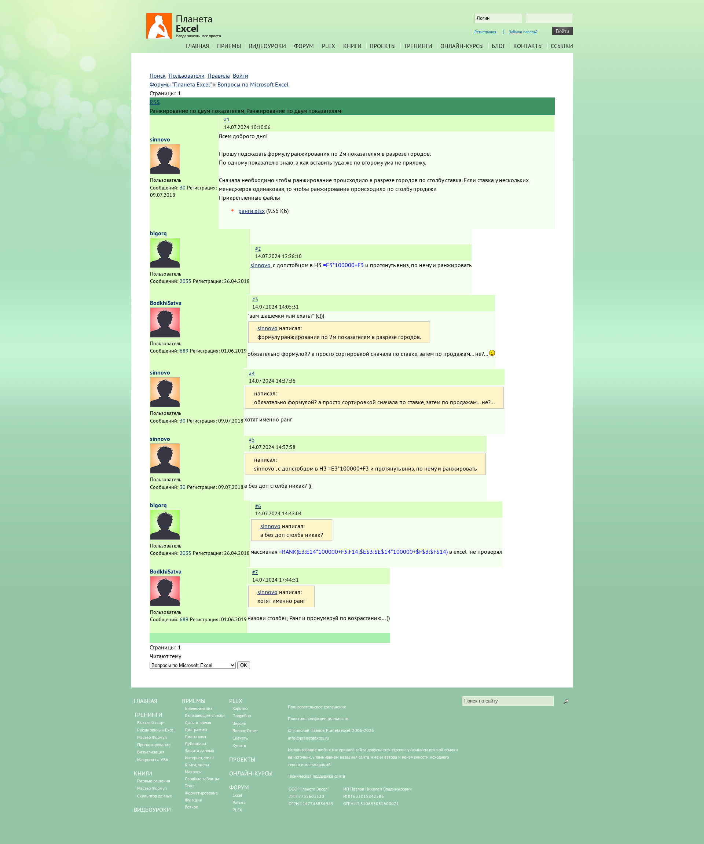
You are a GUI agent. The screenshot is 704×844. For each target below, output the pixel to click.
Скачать (240, 738)
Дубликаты (195, 743)
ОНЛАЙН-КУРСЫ (250, 773)
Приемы (229, 45)
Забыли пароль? (523, 32)
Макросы (193, 771)
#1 (227, 119)
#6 (258, 506)
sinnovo (160, 139)
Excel (237, 795)
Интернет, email (199, 757)
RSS (155, 102)
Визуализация (151, 752)
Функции (193, 800)
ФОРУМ (239, 787)
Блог (498, 45)
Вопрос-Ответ (245, 730)
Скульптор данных (154, 796)
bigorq (158, 233)
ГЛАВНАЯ (145, 700)
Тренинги (418, 45)
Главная (197, 45)
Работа (239, 802)
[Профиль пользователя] (165, 172)
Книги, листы (197, 764)
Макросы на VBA (152, 759)
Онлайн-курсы (462, 45)
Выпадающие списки (205, 715)
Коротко (239, 708)
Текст (190, 785)
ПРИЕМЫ (193, 700)
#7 (255, 572)
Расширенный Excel (156, 730)
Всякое (191, 807)
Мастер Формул (152, 737)
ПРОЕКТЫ (242, 759)
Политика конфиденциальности (318, 718)
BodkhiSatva (166, 303)
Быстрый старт (151, 722)
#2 (258, 249)
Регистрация (485, 32)
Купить (239, 745)
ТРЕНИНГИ (148, 714)
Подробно (241, 715)
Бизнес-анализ (198, 708)
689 (184, 350)
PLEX (328, 45)
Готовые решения (153, 781)
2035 (185, 281)
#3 (255, 299)
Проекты (383, 45)
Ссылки (562, 45)
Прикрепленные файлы (249, 197)
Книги (352, 45)
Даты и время (198, 722)
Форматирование (201, 793)
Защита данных (199, 750)
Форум (304, 45)
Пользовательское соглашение (317, 707)
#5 (252, 439)
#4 (252, 373)
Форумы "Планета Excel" (181, 84)
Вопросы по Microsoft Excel (253, 84)
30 (183, 187)
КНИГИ (143, 773)
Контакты (528, 45)
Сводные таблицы (202, 778)
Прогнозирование (153, 744)
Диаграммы (196, 729)
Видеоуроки (267, 45)
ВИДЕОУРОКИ (152, 809)
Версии (239, 723)
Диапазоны (195, 736)
